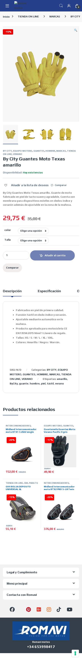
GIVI (26, 483)
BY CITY (7, 151)
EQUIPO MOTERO (22, 151)
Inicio (6, 16)
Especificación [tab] (49, 291)
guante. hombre (29, 383)
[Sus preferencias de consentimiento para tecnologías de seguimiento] (75, 653)
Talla (7, 239)
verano (59, 383)
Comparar (61, 185)
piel (43, 383)
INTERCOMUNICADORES (18, 426)
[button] (75, 30)
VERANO (17, 154)
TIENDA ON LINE (28, 16)
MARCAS (54, 16)
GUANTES (38, 151)
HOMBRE (50, 151)
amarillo (62, 378)
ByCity (14, 383)
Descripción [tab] (12, 291)
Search (61, 6)
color (7, 229)
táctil (50, 383)
